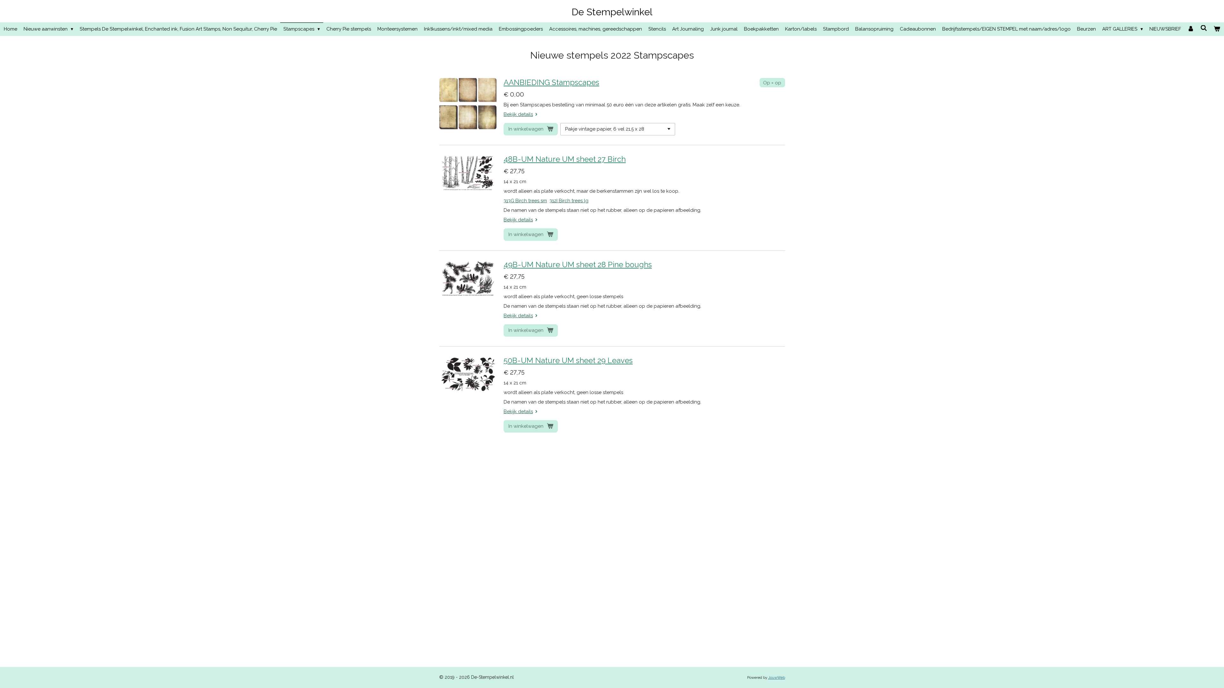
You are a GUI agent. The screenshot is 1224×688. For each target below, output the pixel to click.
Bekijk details (518, 114)
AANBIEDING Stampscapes (551, 82)
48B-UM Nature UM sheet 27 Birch (565, 159)
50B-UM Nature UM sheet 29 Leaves (568, 360)
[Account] (1190, 29)
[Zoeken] (1203, 28)
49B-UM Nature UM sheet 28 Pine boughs (578, 264)
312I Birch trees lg (569, 201)
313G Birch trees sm (525, 201)
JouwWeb (776, 677)
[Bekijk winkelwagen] (1216, 29)
